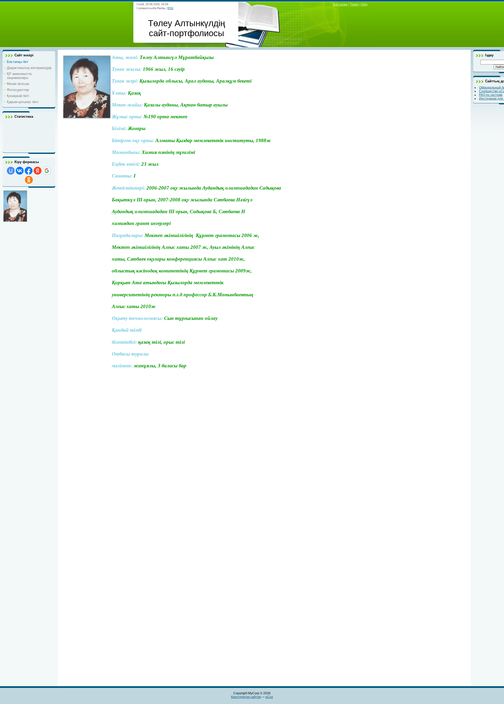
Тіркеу (354, 4)
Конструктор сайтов (246, 697)
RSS (170, 8)
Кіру (364, 4)
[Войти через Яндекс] (37, 171)
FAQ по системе (491, 95)
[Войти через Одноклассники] (29, 180)
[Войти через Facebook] (29, 171)
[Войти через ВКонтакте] (20, 171)
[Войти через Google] (47, 170)
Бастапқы (340, 4)
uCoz (269, 697)
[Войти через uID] (11, 171)
